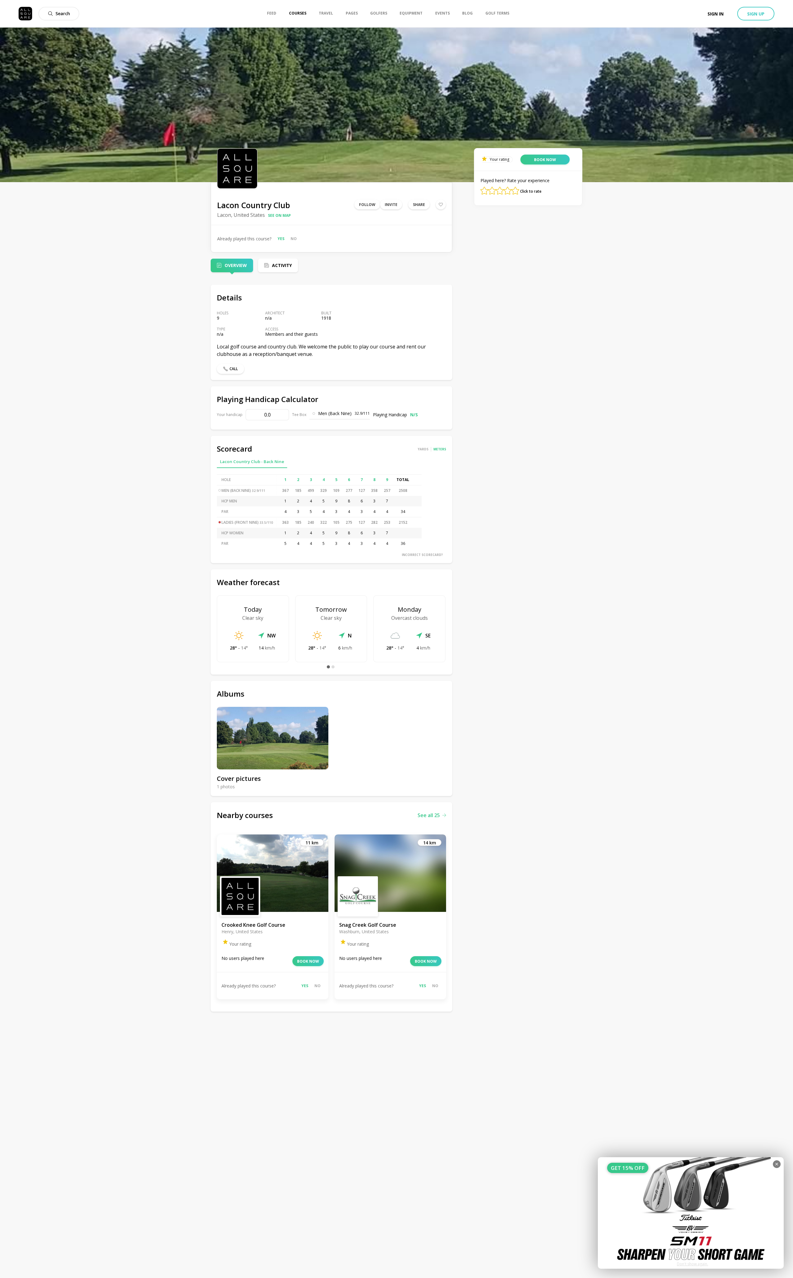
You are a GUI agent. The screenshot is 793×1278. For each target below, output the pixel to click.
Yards (423, 449)
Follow (367, 204)
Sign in (716, 14)
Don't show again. (692, 1264)
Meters (439, 449)
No (294, 238)
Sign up (756, 14)
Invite (391, 204)
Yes (281, 238)
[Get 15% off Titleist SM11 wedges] (691, 1213)
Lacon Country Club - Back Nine (252, 461)
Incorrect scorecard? (422, 555)
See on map (279, 215)
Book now (308, 961)
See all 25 (429, 815)
